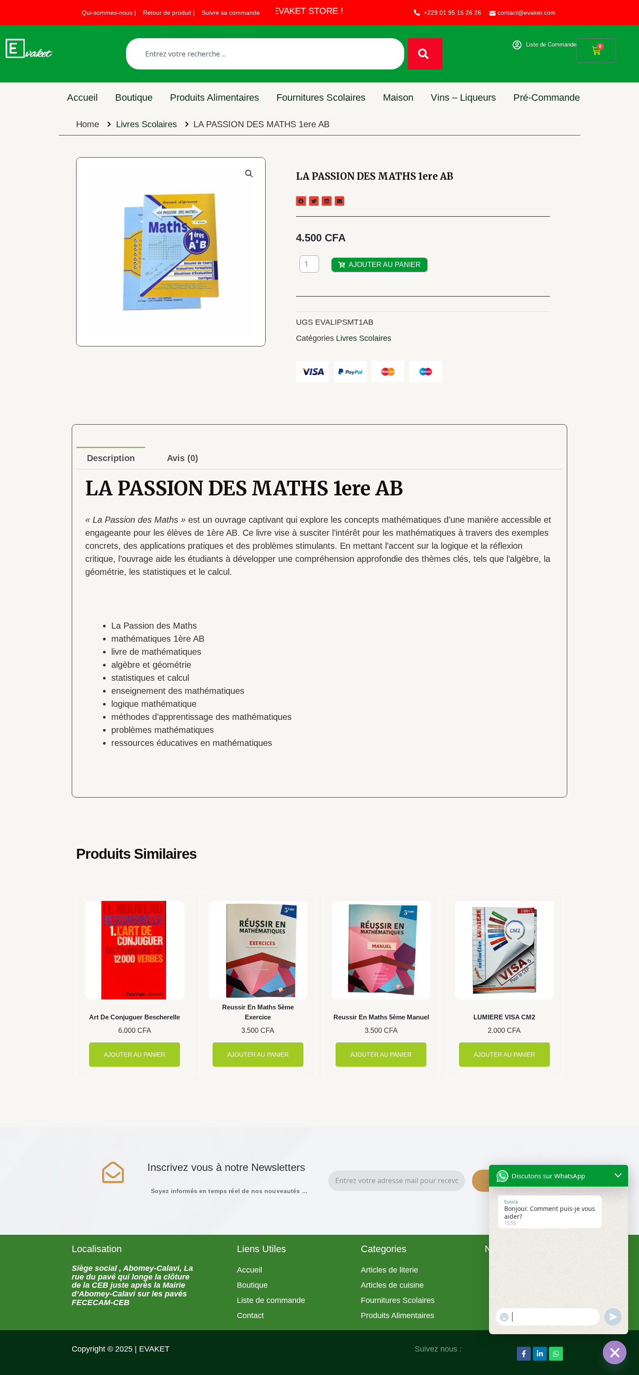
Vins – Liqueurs (463, 97)
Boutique (134, 97)
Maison (398, 97)
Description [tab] (111, 458)
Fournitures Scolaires (321, 97)
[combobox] (265, 53)
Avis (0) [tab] (182, 458)
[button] (249, 173)
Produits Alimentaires (214, 97)
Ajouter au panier (385, 264)
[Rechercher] (425, 53)
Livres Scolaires (146, 124)
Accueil (82, 97)
